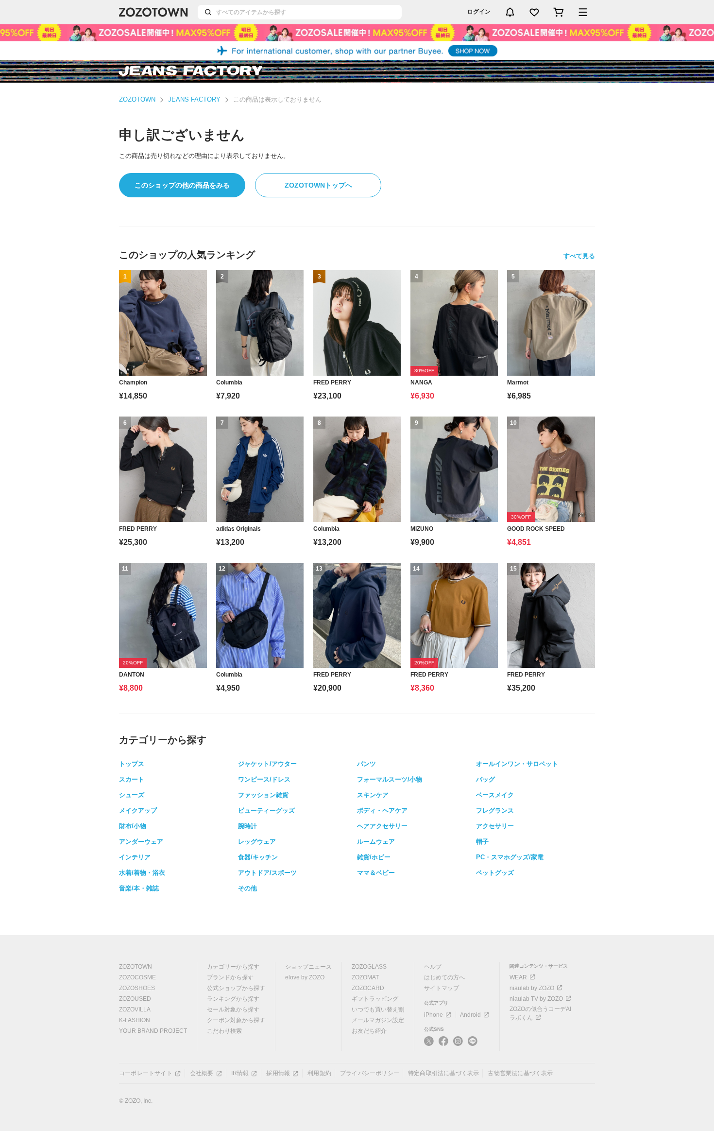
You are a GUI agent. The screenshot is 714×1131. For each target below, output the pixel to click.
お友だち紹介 (369, 1030)
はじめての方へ (444, 977)
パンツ (366, 763)
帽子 (482, 841)
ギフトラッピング (375, 998)
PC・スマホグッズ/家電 (510, 857)
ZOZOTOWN (137, 99)
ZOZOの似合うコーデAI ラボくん (540, 1013)
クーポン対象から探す (236, 1020)
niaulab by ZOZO (532, 988)
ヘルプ (433, 966)
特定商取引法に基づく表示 (443, 1073)
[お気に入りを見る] (534, 12)
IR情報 (240, 1073)
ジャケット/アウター (267, 763)
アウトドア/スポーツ (267, 872)
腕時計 (247, 826)
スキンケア (373, 795)
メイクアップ (138, 810)
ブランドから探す (230, 977)
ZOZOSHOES (137, 988)
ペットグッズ (495, 872)
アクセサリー (495, 826)
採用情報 (278, 1073)
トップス (131, 763)
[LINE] (472, 1042)
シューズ (131, 795)
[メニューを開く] (583, 12)
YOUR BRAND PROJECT (153, 1030)
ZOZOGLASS (369, 966)
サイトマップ (441, 988)
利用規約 (319, 1073)
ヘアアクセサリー (382, 826)
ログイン (479, 11)
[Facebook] (443, 1045)
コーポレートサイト (145, 1073)
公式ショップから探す (236, 988)
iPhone (433, 1014)
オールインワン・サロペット (517, 763)
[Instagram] (458, 1045)
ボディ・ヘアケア (382, 810)
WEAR (518, 977)
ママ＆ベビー (376, 872)
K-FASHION (134, 1020)
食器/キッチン (258, 857)
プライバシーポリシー (369, 1073)
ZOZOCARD (368, 988)
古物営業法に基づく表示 (520, 1073)
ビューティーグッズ (266, 810)
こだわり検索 (224, 1030)
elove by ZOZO (304, 977)
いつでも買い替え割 (378, 1009)
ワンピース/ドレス (264, 779)
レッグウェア (257, 841)
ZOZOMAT (365, 977)
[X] (429, 1045)
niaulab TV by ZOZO (536, 998)
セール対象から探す (233, 1009)
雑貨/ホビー (374, 857)
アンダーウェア (141, 841)
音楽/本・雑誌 (139, 888)
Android (470, 1014)
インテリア (135, 857)
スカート (131, 779)
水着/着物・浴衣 (142, 872)
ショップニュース (308, 966)
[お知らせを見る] (510, 12)
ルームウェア (376, 841)
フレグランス (495, 810)
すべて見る (579, 256)
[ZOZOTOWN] (153, 12)
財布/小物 (132, 826)
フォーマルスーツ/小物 (389, 779)
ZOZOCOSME (137, 977)
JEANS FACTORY (194, 99)
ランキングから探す (233, 998)
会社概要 (202, 1073)
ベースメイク (495, 795)
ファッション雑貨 (263, 795)
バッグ (485, 779)
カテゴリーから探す (233, 966)
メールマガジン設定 (378, 1020)
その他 (247, 888)
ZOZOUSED (135, 998)
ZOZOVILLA (135, 1009)
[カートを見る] (558, 12)
